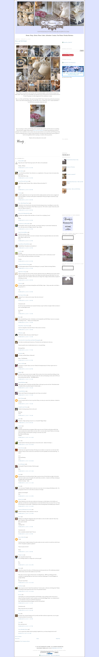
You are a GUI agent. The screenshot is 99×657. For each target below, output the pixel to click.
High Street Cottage (22, 271)
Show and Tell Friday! (21, 41)
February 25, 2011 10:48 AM (26, 460)
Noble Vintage (21, 398)
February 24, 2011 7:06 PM (25, 300)
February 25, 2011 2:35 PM (25, 526)
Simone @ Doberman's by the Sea (24, 509)
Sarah (19, 474)
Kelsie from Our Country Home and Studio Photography (29, 340)
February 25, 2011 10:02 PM (26, 564)
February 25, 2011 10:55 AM (26, 471)
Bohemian (20, 353)
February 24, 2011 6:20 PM (25, 247)
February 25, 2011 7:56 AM (25, 403)
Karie (19, 317)
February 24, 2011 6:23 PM (25, 261)
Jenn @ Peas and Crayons (23, 181)
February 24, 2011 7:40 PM (25, 329)
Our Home (60, 35)
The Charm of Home (22, 295)
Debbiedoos (20, 332)
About (35, 35)
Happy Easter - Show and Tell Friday (73, 189)
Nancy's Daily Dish (22, 537)
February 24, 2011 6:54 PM (25, 291)
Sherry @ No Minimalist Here (24, 213)
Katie (19, 440)
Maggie (19, 372)
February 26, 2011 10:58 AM (26, 591)
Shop (31, 35)
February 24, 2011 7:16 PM (25, 313)
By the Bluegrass (21, 464)
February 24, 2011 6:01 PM (25, 167)
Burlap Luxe (20, 554)
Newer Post (17, 638)
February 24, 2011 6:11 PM (25, 229)
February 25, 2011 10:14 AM (26, 437)
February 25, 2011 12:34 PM (26, 506)
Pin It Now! (17, 43)
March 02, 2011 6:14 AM (24, 633)
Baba (19, 613)
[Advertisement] (73, 89)
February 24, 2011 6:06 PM (25, 189)
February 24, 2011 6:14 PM (25, 240)
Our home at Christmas (70, 167)
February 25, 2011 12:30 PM (26, 496)
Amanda (20, 425)
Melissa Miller (21, 160)
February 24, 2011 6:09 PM (25, 199)
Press (39, 35)
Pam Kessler (20, 585)
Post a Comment (18, 636)
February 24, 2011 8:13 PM (25, 360)
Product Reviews (68, 35)
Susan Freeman (21, 447)
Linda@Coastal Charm (22, 407)
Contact (54, 35)
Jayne (19, 622)
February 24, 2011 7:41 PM (25, 336)
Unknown (20, 283)
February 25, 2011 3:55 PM (25, 533)
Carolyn (20, 251)
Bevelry (19, 594)
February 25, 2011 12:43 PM (26, 513)
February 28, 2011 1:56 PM (25, 618)
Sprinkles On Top (57, 648)
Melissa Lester (21, 499)
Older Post (58, 638)
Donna (19, 568)
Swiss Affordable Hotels (23, 629)
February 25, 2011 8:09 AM (25, 422)
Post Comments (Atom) (24, 641)
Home (27, 35)
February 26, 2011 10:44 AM (26, 582)
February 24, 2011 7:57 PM (25, 350)
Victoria (19, 192)
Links (43, 35)
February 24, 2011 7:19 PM (25, 322)
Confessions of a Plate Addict (24, 223)
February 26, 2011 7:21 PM (25, 603)
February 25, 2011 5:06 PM (25, 551)
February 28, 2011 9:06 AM (25, 610)
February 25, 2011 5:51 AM (25, 379)
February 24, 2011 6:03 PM (25, 178)
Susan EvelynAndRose (22, 232)
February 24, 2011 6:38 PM (25, 280)
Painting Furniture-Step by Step (72, 159)
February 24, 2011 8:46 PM (25, 368)
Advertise (48, 35)
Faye (19, 486)
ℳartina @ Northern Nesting (24, 264)
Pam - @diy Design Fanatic (23, 203)
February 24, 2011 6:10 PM (25, 220)
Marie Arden (20, 171)
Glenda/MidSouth (21, 382)
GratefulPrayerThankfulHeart (24, 244)
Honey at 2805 (21, 363)
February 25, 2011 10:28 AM (26, 444)
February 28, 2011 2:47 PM (25, 626)
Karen (19, 516)
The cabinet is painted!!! (71, 174)
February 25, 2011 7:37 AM (25, 395)
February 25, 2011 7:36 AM (25, 387)
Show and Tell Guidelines (38, 130)
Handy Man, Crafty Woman (23, 325)
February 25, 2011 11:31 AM (26, 482)
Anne (19, 418)
